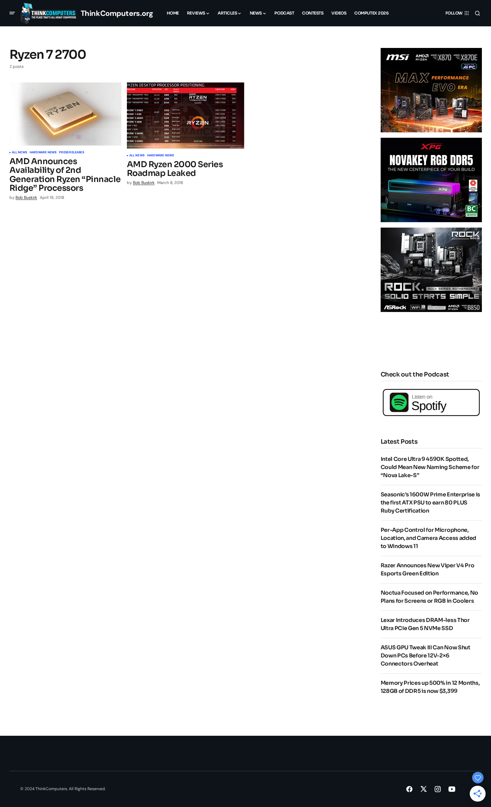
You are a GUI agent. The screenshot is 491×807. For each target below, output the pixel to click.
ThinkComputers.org (117, 13)
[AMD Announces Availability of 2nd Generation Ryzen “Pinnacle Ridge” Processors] (65, 114)
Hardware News (43, 152)
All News (19, 152)
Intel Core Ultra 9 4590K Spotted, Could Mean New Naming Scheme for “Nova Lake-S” (430, 467)
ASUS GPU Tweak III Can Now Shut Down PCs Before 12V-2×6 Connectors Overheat (425, 655)
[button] (12, 13)
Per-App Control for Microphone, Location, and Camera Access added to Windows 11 (428, 538)
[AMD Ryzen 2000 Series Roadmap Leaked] (185, 115)
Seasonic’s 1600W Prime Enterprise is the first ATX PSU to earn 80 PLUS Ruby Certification (430, 502)
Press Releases (71, 152)
